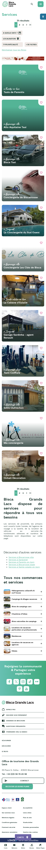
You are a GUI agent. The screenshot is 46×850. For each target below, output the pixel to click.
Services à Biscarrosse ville (21, 557)
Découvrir (6, 746)
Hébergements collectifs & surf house (23, 592)
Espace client (7, 808)
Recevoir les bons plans (17, 786)
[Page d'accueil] (9, 4)
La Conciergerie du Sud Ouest (21, 232)
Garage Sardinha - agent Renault (18, 336)
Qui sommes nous (8, 813)
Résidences (16, 636)
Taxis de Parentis (14, 92)
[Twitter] (16, 681)
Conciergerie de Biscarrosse (21, 197)
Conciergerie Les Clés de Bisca (22, 267)
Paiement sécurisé (8, 827)
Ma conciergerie (13, 442)
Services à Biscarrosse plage (22, 564)
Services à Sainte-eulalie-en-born (24, 567)
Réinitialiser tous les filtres (14, 50)
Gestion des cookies (30, 832)
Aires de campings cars (21, 606)
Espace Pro (10, 709)
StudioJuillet (27, 822)
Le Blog (5, 751)
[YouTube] (26, 689)
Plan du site (27, 817)
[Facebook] (9, 681)
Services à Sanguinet (18, 559)
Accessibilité (27, 808)
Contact (24, 781)
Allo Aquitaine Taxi (15, 127)
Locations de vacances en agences (22, 643)
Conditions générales (9, 822)
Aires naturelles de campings (24, 621)
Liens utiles (27, 813)
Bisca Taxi (10, 162)
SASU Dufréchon (14, 407)
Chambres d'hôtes (19, 614)
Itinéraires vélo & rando (16, 732)
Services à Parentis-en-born (21, 562)
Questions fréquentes (15, 726)
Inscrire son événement (16, 715)
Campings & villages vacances (24, 599)
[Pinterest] (19, 689)
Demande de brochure (15, 721)
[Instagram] (23, 681)
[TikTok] (30, 681)
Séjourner (6, 740)
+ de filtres (31, 44)
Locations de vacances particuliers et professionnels (24, 629)
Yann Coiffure (12, 372)
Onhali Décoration (15, 477)
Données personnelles (31, 827)
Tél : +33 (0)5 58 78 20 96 (14, 774)
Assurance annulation (9, 832)
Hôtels (14, 651)
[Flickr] (36, 681)
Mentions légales (8, 817)
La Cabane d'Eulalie (15, 302)
